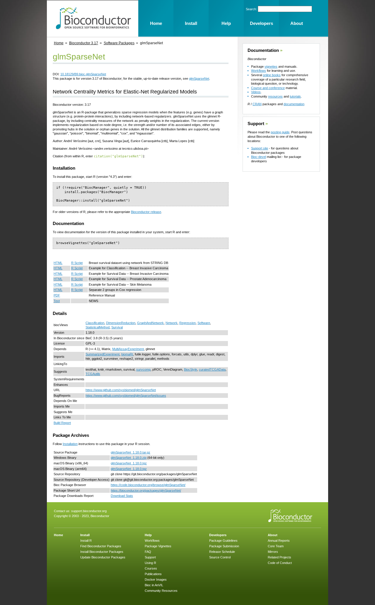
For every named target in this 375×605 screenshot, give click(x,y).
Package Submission (224, 546)
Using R (150, 563)
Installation (70, 444)
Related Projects (279, 557)
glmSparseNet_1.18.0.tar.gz (130, 452)
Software (203, 323)
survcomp (143, 369)
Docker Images (156, 579)
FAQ (148, 551)
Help (148, 535)
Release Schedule (222, 551)
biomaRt (127, 354)
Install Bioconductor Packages (101, 551)
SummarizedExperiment (103, 354)
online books (272, 75)
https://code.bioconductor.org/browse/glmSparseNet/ (148, 485)
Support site (259, 148)
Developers (217, 535)
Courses (151, 568)
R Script (77, 263)
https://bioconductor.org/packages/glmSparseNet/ (146, 490)
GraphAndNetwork (150, 323)
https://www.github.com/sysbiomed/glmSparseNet (121, 390)
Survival (117, 327)
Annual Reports (279, 540)
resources (275, 96)
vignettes (271, 66)
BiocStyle (190, 369)
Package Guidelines (223, 540)
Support (256, 123)
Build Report (62, 423)
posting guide (280, 132)
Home (59, 43)
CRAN (257, 104)
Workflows (258, 70)
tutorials (295, 96)
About (272, 535)
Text (57, 301)
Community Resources (161, 590)
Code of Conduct (280, 563)
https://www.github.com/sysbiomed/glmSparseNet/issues (126, 395)
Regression (187, 323)
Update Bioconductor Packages (102, 557)
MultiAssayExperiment (128, 349)
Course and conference (268, 88)
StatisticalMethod (98, 327)
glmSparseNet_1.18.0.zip (128, 457)
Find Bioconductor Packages (100, 546)
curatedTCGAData (212, 369)
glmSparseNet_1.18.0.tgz (129, 463)
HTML (58, 263)
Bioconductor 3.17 (83, 43)
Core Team (276, 546)
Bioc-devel (258, 157)
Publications (153, 574)
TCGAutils (93, 374)
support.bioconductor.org (89, 511)
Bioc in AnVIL (154, 585)
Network (172, 323)
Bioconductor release (146, 212)
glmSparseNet (199, 78)
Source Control (220, 557)
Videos (256, 92)
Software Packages (119, 43)
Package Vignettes (158, 546)
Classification (95, 323)
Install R (86, 540)
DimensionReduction (120, 323)
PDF (57, 295)
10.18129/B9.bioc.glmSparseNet (83, 74)
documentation (294, 104)
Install (85, 535)
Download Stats (122, 495)
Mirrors (273, 551)
